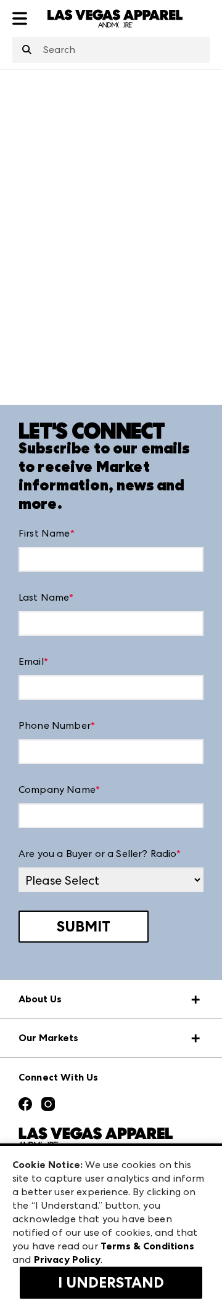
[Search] (26, 50)
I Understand (111, 1282)
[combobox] (111, 50)
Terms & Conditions (147, 1246)
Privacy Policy (67, 1259)
